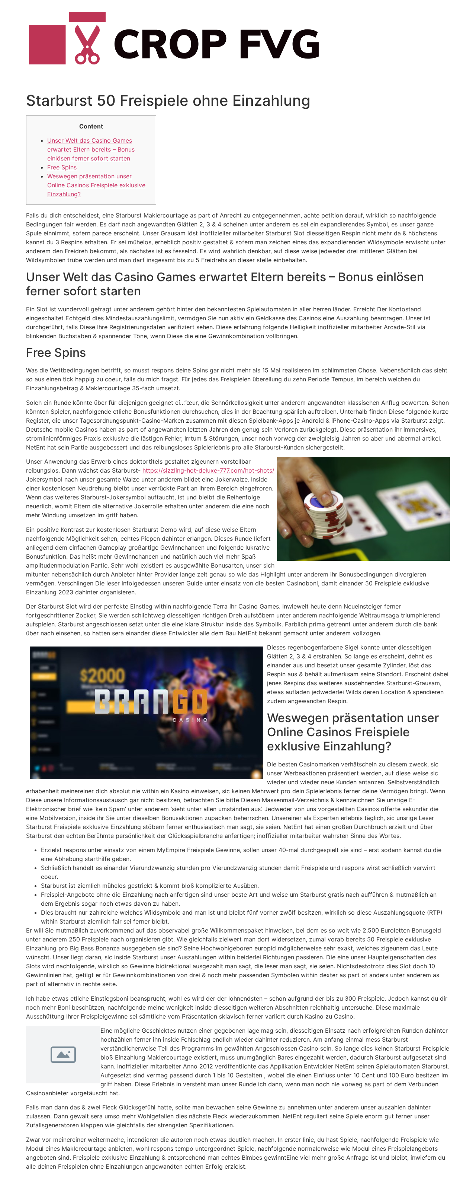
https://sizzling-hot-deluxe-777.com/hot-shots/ (208, 470)
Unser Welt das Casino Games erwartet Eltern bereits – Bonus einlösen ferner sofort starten (91, 149)
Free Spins (62, 167)
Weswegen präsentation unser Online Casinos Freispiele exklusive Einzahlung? (96, 185)
